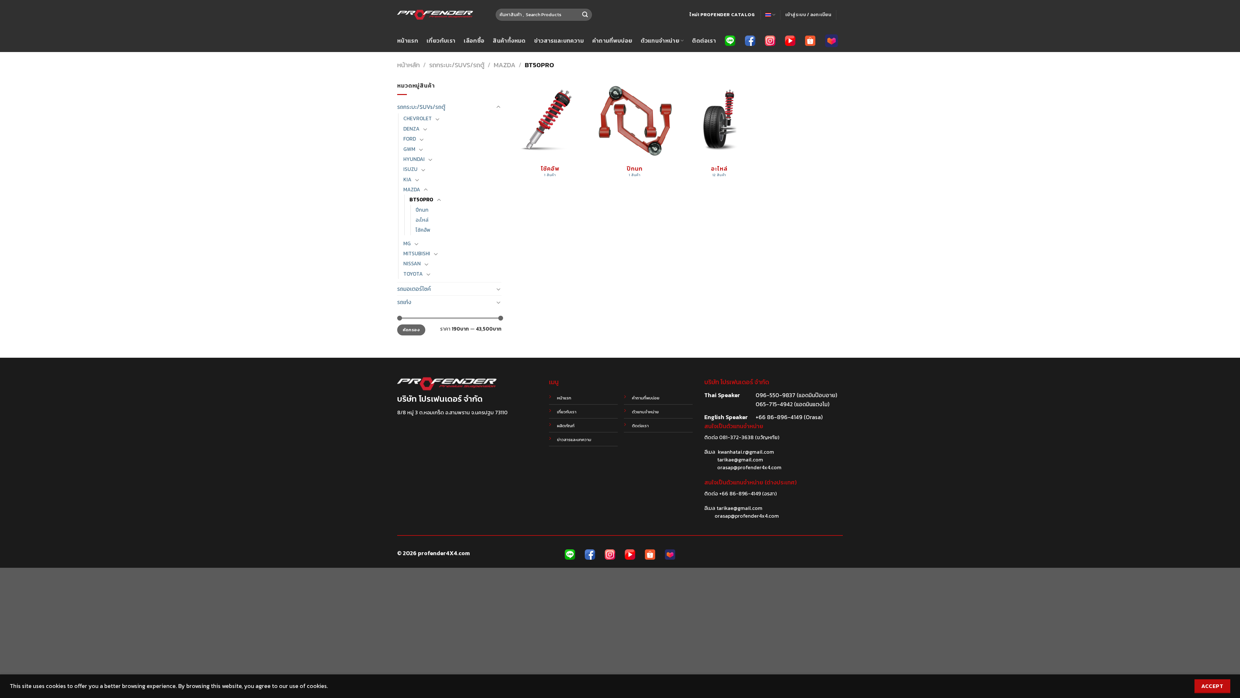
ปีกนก (422, 210)
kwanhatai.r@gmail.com (746, 452)
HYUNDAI (414, 159)
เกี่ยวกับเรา (441, 41)
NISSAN (412, 263)
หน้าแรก (407, 41)
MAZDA (504, 65)
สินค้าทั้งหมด (509, 41)
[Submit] (585, 15)
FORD (409, 139)
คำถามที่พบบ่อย (612, 41)
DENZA (411, 128)
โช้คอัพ (423, 230)
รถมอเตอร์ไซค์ (414, 289)
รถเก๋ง (404, 302)
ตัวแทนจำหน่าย (660, 41)
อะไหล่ (422, 220)
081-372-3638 (736, 437)
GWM (409, 149)
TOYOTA (413, 274)
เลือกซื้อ (474, 41)
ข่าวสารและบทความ (559, 41)
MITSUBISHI (416, 253)
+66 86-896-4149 (740, 493)
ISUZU (410, 169)
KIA (407, 179)
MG (407, 243)
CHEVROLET (417, 118)
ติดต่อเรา (704, 41)
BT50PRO (421, 199)
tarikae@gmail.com (740, 459)
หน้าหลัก (408, 65)
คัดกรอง (411, 330)
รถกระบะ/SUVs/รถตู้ (456, 65)
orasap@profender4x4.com (749, 467)
